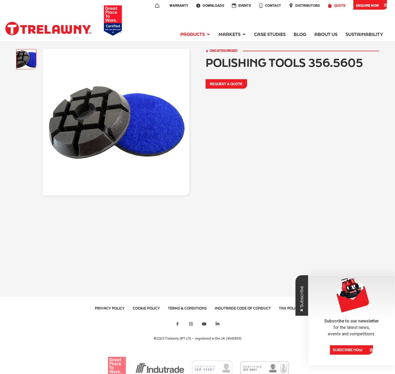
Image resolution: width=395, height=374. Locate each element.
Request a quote (226, 84)
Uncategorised (224, 51)
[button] (195, 34)
